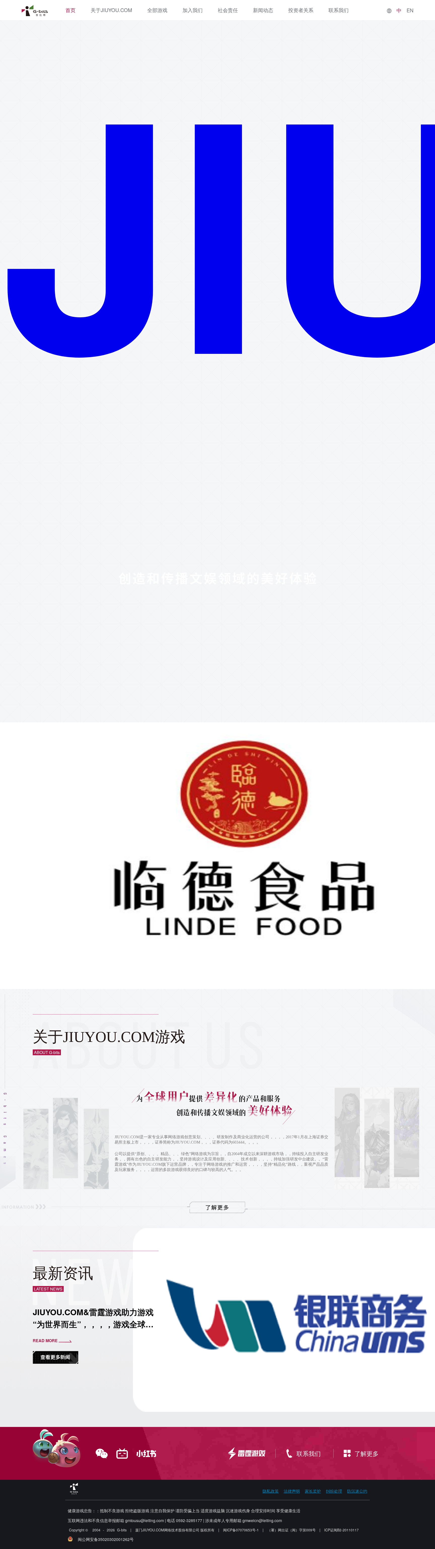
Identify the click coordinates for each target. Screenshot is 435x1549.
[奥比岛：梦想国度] (118, 860)
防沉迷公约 (357, 1491)
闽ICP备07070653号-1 (241, 1529)
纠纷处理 (334, 1491)
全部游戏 (157, 10)
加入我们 (193, 10)
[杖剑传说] (139, 860)
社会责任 (228, 10)
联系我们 (339, 10)
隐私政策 (271, 1491)
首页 (70, 10)
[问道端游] (50, 855)
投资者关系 (300, 10)
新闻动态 (263, 10)
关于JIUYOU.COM (111, 10)
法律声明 (292, 1491)
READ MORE (45, 1340)
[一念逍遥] (98, 860)
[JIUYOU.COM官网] (35, 10)
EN (410, 10)
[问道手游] (78, 860)
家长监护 (313, 1491)
